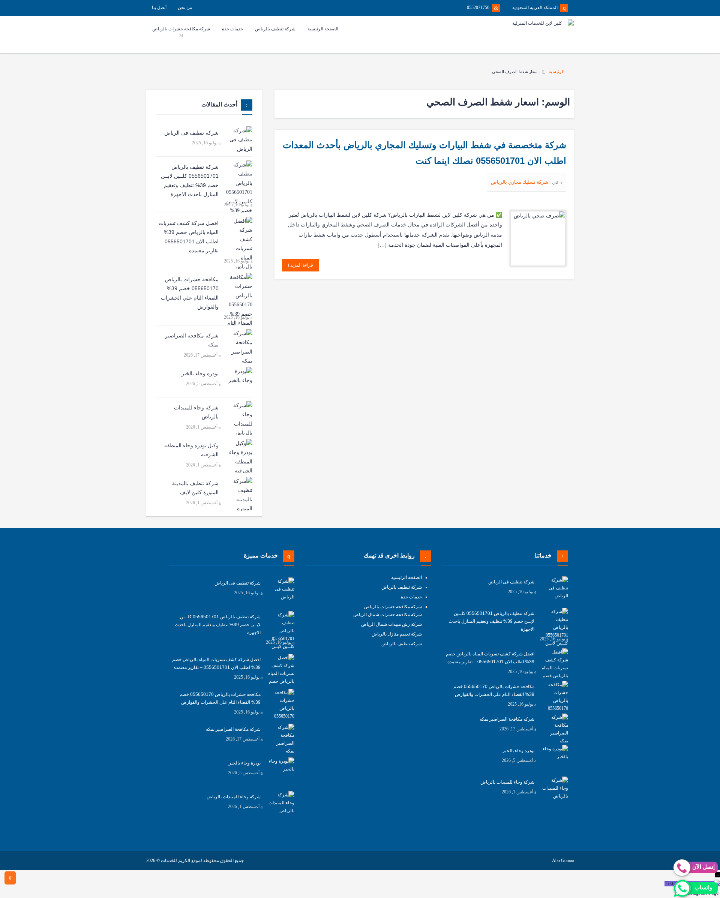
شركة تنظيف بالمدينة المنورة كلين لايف (195, 488)
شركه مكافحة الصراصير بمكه (192, 340)
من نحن (185, 7)
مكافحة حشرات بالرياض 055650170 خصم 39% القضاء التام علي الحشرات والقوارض (190, 293)
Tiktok (671, 883)
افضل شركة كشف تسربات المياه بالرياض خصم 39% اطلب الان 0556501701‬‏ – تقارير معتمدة (189, 237)
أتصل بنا (159, 7)
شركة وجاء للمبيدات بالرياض (196, 412)
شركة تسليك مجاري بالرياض (520, 182)
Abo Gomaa (563, 860)
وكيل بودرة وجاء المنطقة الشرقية (191, 450)
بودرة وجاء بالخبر (200, 373)
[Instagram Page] (719, 893)
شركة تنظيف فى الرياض (191, 133)
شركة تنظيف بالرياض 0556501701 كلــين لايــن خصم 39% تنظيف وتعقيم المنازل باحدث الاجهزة (190, 181)
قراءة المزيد (301, 265)
